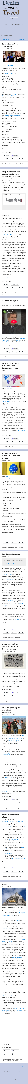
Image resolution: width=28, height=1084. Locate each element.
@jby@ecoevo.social (19, 24)
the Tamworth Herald (10, 670)
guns (3, 294)
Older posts (5, 39)
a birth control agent (13, 839)
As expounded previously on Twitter (10, 278)
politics (16, 163)
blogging (4, 877)
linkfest (8, 876)
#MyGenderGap (6, 791)
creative (4, 99)
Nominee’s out (8, 73)
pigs (22, 831)
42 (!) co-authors (8, 777)
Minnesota (8, 1059)
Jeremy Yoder (12, 22)
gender (19, 808)
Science (6, 836)
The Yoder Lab (20, 22)
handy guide (9, 342)
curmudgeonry (9, 292)
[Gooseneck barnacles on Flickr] (14, 668)
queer (17, 1059)
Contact (11, 24)
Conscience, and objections (11, 554)
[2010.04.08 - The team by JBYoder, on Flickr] (14, 733)
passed (18, 920)
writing (20, 163)
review (21, 446)
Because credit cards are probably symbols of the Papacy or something (10, 646)
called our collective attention (15, 738)
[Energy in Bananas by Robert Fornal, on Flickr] (13, 475)
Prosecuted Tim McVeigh (8, 96)
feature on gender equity (14, 740)
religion (21, 701)
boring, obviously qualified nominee (13, 115)
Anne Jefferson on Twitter (13, 737)
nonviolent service (12, 600)
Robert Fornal (7, 476)
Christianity (17, 637)
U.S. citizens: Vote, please (10, 301)
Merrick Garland (6, 165)
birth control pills (8, 574)
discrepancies (5, 401)
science (19, 292)
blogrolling (8, 446)
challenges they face (6, 753)
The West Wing (18, 165)
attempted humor (10, 163)
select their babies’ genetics (18, 858)
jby (23, 735)
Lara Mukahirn (9, 388)
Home (6, 22)
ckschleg (4, 909)
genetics (14, 446)
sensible (18, 340)
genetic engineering (13, 478)
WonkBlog (8, 207)
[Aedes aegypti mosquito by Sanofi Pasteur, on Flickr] (8, 821)
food (23, 547)
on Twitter (10, 65)
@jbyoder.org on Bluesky (14, 26)
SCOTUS (12, 165)
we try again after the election (14, 120)
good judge (14, 94)
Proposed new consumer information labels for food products (11, 455)
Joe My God (19, 1010)
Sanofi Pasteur (20, 823)
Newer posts (22, 39)
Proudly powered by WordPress (14, 1079)
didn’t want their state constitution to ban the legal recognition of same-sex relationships (13, 914)
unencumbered (5, 249)
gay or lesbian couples (10, 579)
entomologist (11, 844)
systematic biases (15, 249)
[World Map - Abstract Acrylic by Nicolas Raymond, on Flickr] (13, 387)
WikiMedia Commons (10, 563)
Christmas (16, 701)
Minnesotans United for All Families (10, 1060)
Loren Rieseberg (8, 826)
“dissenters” (17, 619)
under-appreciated (6, 754)
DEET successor (21, 821)
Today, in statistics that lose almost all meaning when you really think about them (11, 174)
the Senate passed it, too (11, 925)
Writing (6, 24)
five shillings (9, 683)
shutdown (13, 836)
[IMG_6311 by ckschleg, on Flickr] (14, 905)
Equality (4, 884)
